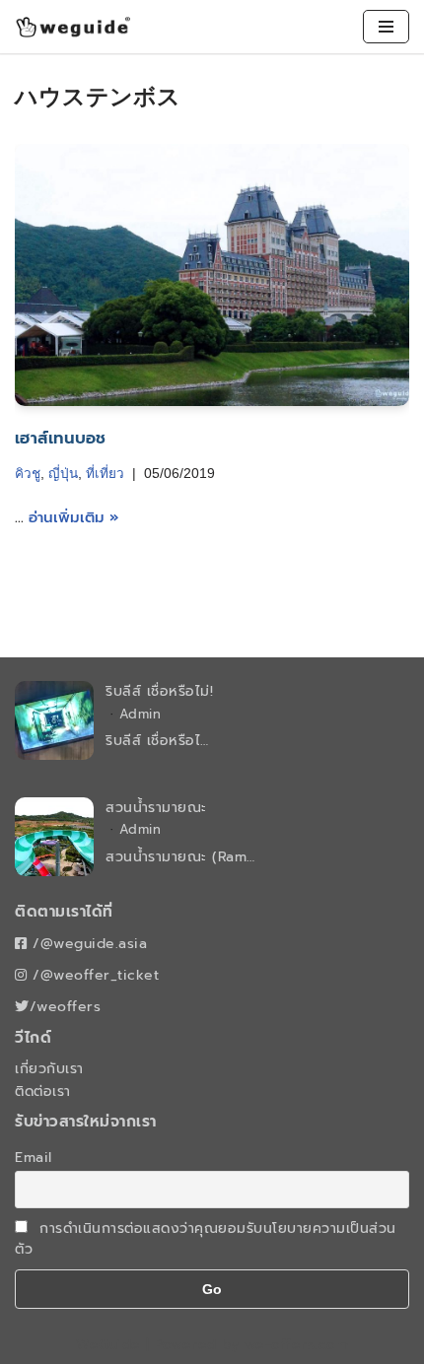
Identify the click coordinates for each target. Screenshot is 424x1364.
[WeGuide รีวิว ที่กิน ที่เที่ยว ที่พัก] (74, 26)
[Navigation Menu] (386, 26)
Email (33, 1157)
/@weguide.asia (87, 943)
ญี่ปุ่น (63, 473)
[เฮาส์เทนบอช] (212, 275)
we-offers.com (297, 1344)
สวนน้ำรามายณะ (156, 807)
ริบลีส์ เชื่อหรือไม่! (159, 691)
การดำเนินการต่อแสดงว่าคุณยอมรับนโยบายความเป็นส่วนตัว (205, 1239)
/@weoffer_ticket (93, 975)
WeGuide (108, 1344)
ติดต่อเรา (43, 1091)
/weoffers (65, 1006)
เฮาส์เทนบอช (60, 438)
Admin (140, 714)
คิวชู (27, 473)
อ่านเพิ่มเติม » (73, 517)
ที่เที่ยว (105, 473)
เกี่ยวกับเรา (49, 1068)
